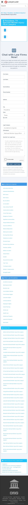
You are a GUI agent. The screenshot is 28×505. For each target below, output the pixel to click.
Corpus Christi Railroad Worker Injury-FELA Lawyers (13, 361)
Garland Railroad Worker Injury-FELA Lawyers (13, 380)
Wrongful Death (6, 272)
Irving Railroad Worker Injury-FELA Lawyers (13, 391)
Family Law (5, 310)
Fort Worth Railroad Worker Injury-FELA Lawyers (14, 374)
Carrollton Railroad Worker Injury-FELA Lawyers (14, 352)
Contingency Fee (17, 467)
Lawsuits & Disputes (7, 319)
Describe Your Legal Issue (9, 137)
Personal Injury (6, 241)
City (4, 107)
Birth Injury (5, 194)
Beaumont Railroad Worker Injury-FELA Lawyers (14, 344)
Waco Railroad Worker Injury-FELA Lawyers (12, 446)
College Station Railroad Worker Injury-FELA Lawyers (13, 356)
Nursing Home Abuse (8, 235)
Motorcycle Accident (7, 232)
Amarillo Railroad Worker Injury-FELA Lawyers (13, 335)
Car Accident (6, 203)
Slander (5, 256)
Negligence (4, 464)
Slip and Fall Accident (8, 260)
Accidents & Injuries (19, 13)
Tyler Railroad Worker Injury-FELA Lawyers (12, 443)
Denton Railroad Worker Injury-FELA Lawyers (13, 368)
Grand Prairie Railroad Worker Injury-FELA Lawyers (12, 384)
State (4, 112)
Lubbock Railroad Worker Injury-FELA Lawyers (13, 404)
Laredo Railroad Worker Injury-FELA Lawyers (13, 397)
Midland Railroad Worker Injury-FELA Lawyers (13, 416)
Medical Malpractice (7, 228)
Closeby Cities (6, 328)
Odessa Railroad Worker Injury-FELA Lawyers (13, 419)
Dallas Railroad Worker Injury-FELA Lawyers (13, 365)
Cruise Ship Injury (7, 213)
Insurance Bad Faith (6, 468)
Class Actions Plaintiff (8, 207)
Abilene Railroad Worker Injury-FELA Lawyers (13, 332)
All (1, 13)
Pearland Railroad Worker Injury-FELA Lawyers (13, 422)
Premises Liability (7, 247)
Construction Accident (8, 210)
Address (5, 99)
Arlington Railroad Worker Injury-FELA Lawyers (13, 338)
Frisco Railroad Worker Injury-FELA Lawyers (13, 377)
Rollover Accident (7, 250)
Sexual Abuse (6, 253)
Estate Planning (6, 307)
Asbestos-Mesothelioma (8, 191)
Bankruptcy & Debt (7, 285)
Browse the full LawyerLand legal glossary (11, 472)
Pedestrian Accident (7, 238)
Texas (5, 13)
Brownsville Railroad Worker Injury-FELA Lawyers (12, 348)
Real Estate (5, 322)
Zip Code (5, 117)
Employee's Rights (7, 303)
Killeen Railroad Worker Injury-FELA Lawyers (13, 394)
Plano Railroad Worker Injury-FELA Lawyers (13, 425)
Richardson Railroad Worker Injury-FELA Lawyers (12, 429)
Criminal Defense (7, 300)
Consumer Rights (7, 297)
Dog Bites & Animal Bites (8, 219)
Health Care (5, 313)
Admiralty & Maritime (8, 188)
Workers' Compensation (8, 269)
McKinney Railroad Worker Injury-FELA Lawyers (14, 410)
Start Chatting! (15, 164)
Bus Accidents (6, 200)
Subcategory (6, 130)
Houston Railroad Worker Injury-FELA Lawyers (13, 388)
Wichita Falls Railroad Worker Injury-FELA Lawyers (12, 450)
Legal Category (6, 125)
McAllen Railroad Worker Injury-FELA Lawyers (13, 407)
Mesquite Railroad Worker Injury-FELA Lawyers (13, 413)
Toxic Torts (5, 263)
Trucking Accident (7, 266)
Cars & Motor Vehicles (8, 291)
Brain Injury (5, 197)
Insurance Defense (7, 225)
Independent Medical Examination (10, 470)
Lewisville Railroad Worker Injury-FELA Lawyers (13, 400)
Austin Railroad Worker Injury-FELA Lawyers (13, 341)
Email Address (6, 86)
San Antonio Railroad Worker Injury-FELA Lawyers (12, 439)
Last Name (5, 79)
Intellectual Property (7, 316)
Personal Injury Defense (8, 244)
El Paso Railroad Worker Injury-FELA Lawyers (13, 371)
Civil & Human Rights (8, 294)
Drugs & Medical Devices (8, 222)
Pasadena (10, 13)
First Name (5, 74)
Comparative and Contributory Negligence (11, 465)
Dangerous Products (7, 216)
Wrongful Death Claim (7, 467)
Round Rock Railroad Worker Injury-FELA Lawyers (12, 434)
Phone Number (6, 92)
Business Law (6, 288)
